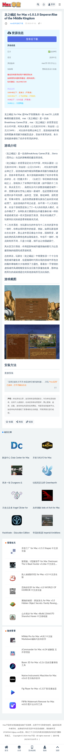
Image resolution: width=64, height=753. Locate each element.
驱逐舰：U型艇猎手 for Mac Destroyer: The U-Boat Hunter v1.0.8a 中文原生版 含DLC (40, 564)
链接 (30, 422)
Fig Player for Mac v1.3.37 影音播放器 (39, 689)
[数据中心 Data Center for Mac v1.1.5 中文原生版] (16, 445)
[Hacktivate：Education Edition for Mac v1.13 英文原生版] (16, 520)
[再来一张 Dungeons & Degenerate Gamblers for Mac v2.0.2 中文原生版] (16, 470)
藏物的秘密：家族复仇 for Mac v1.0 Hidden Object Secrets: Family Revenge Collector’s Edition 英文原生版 (40, 603)
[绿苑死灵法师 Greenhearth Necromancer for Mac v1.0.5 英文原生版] (47, 470)
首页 (6, 750)
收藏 (10, 422)
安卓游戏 (32, 750)
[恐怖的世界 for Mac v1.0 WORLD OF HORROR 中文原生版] (12, 591)
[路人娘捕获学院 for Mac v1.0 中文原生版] (12, 578)
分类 (19, 750)
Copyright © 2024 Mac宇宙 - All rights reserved (31, 736)
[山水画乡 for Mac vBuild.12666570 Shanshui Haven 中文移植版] (12, 617)
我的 (45, 750)
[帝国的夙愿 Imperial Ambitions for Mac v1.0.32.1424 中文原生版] (47, 520)
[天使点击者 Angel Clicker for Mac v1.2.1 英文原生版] (16, 495)
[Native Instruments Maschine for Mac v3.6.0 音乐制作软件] (12, 679)
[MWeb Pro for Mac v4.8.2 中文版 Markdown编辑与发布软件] (12, 640)
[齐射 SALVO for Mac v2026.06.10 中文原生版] (47, 445)
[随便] (6, 23)
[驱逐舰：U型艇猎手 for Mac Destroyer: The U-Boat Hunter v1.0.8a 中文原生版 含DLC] (12, 565)
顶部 (57, 750)
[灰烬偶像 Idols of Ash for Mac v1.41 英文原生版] (47, 495)
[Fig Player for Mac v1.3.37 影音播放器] (12, 692)
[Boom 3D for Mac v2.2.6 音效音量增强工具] (12, 666)
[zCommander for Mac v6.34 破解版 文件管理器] (12, 653)
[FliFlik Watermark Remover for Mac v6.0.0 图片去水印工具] (12, 705)
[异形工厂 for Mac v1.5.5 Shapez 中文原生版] (12, 552)
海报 (20, 422)
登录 (53, 4)
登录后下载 (32, 39)
